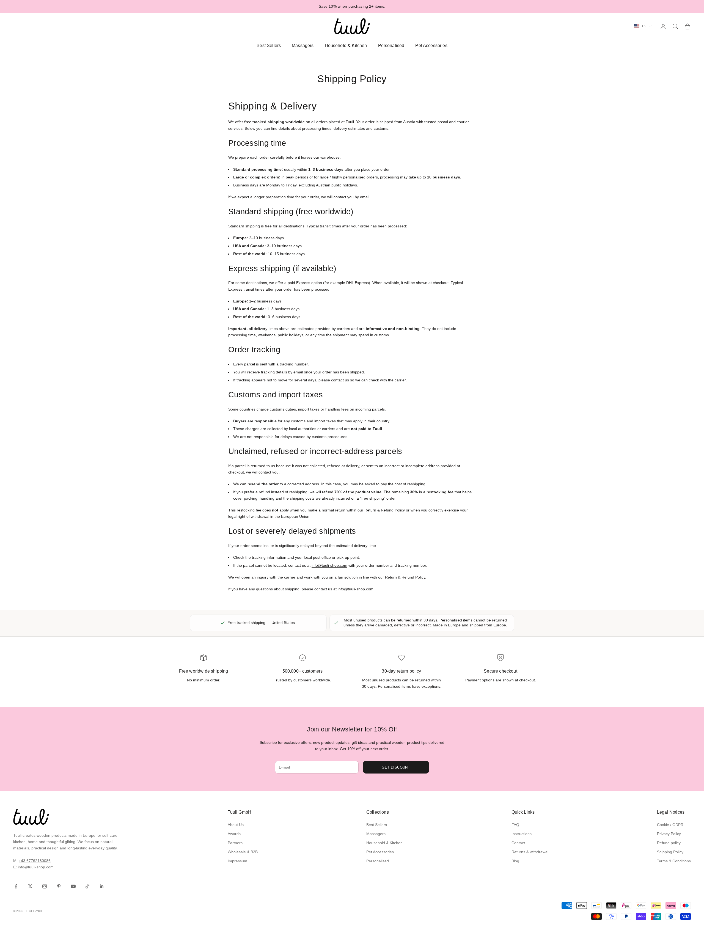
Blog (515, 861)
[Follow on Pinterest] (59, 886)
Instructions (522, 834)
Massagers (303, 45)
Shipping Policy (670, 852)
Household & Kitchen (346, 45)
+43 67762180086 (35, 860)
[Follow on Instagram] (44, 886)
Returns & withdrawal (530, 852)
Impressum (237, 861)
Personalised (391, 45)
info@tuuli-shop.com (329, 565)
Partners (235, 843)
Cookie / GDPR (670, 824)
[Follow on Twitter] (30, 886)
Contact (518, 843)
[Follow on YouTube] (73, 886)
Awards (234, 834)
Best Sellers (269, 45)
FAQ (515, 824)
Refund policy (669, 843)
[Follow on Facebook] (16, 886)
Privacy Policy (669, 834)
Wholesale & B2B (243, 852)
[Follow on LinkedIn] (102, 886)
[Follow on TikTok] (87, 886)
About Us (236, 824)
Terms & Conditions (674, 861)
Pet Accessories (431, 45)
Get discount (396, 767)
